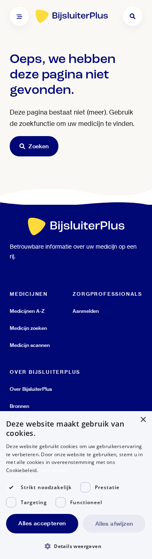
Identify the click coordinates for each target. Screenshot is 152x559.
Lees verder (53, 470)
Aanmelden (86, 311)
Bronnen (19, 406)
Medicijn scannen (30, 345)
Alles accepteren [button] (42, 523)
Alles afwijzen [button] (114, 523)
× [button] (143, 420)
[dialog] (76, 485)
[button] (76, 546)
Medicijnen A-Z (27, 311)
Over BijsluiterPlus (31, 389)
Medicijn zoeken (28, 328)
